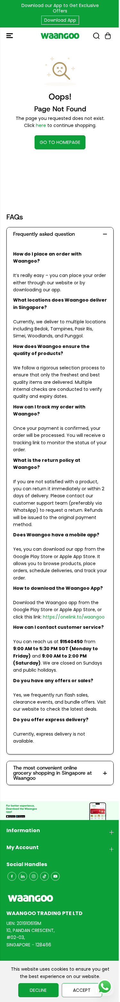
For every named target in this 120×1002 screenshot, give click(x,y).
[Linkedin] (22, 876)
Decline (38, 990)
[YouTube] (55, 876)
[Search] (96, 36)
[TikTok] (44, 876)
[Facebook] (11, 876)
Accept (82, 990)
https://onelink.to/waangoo (74, 617)
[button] (10, 36)
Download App (60, 20)
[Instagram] (33, 876)
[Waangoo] (60, 35)
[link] (60, 898)
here (41, 125)
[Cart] (108, 36)
